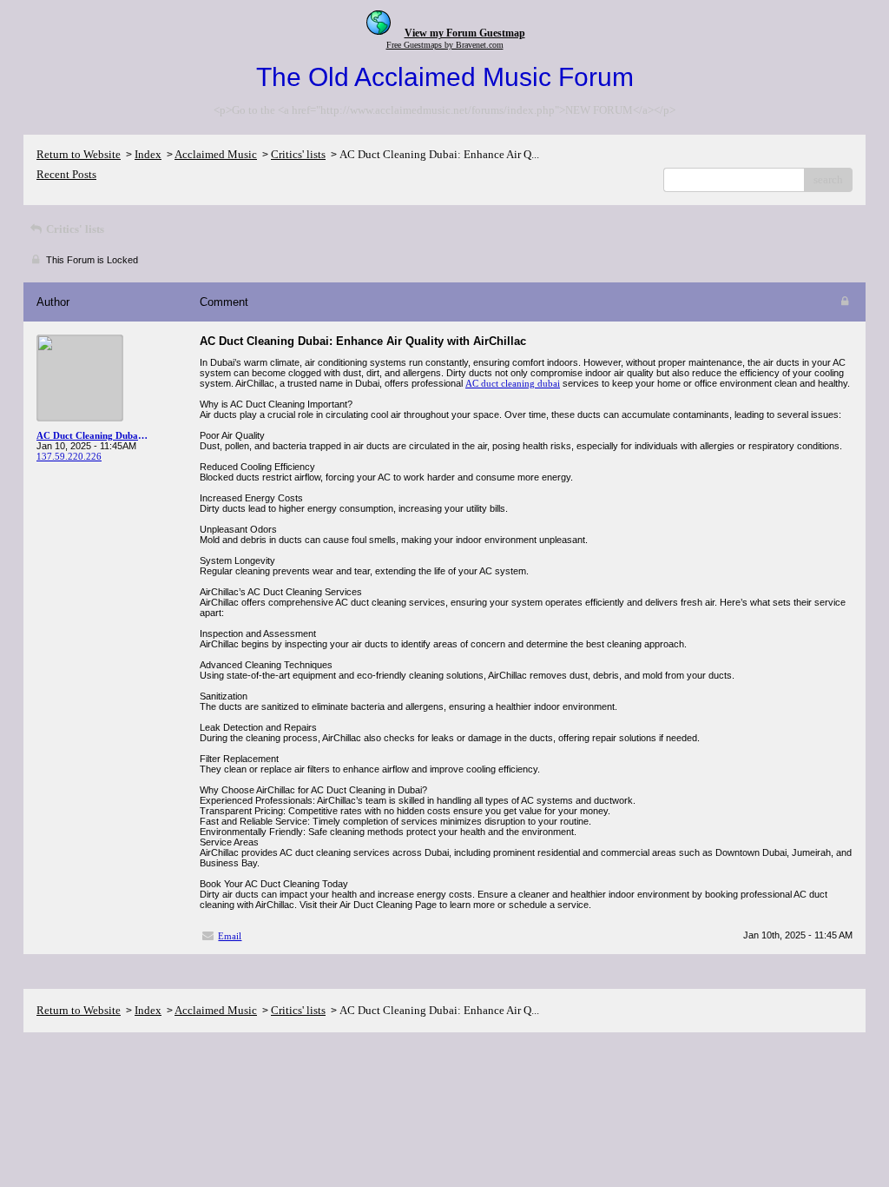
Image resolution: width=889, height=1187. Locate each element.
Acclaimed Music (216, 154)
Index (148, 154)
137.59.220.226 (69, 456)
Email (229, 936)
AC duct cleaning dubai (512, 383)
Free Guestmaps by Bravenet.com (445, 45)
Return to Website (78, 154)
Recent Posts (66, 174)
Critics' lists (298, 154)
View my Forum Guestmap (465, 33)
